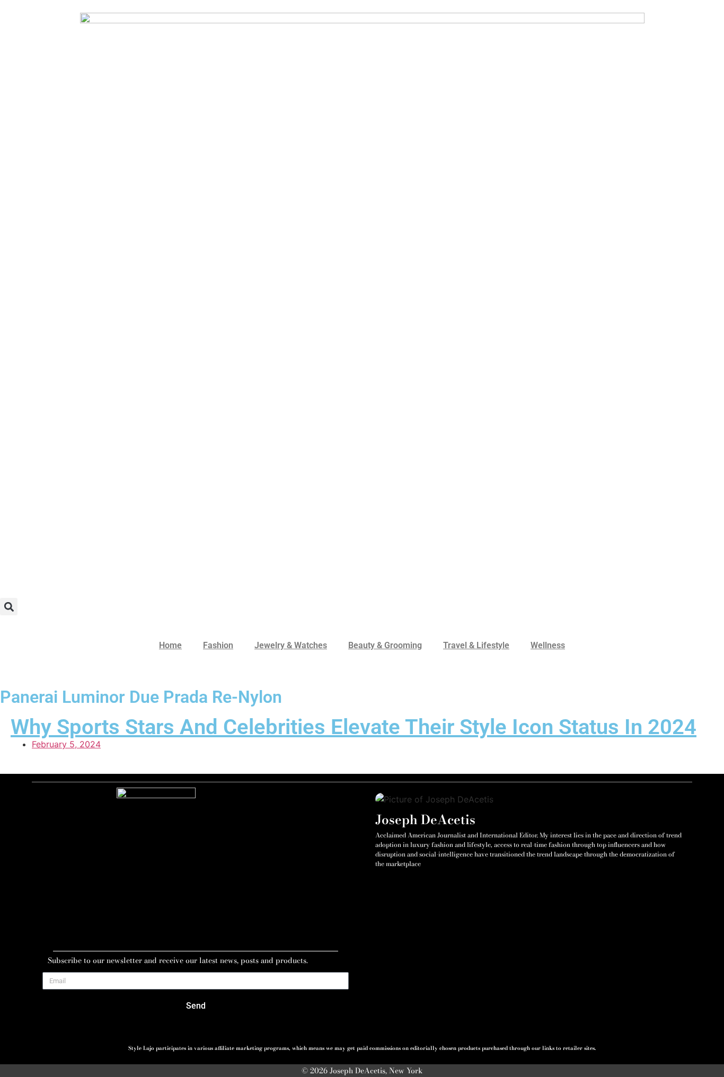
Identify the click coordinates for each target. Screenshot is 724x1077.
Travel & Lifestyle (476, 645)
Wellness (548, 645)
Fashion (218, 645)
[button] (8, 606)
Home (170, 645)
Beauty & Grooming (385, 645)
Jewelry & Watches (290, 645)
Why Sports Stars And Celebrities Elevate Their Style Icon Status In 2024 (353, 726)
